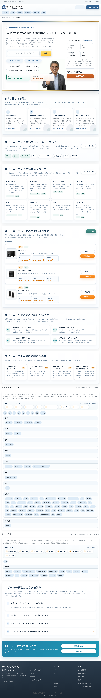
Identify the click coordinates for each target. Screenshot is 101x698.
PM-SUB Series (75, 551)
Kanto (25, 506)
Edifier (13, 503)
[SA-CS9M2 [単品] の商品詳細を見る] (11, 274)
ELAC (7, 503)
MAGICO (40, 506)
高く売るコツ (34, 676)
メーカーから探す (15, 60)
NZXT (71, 506)
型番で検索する (78, 646)
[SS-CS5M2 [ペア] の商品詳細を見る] (11, 253)
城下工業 (8, 525)
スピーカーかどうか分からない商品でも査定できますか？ (30, 631)
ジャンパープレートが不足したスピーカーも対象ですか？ (30, 623)
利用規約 (80, 680)
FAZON (69, 571)
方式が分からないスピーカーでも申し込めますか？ (28, 603)
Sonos (77, 510)
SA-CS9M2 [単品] (24, 270)
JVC (7, 506)
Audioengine (34, 499)
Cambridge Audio (73, 499)
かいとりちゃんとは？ (36, 670)
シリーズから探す (33, 60)
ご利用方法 (88, 1)
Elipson (30, 503)
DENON (88, 499)
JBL (34, 156)
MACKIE (32, 506)
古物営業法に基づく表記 (85, 683)
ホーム (3, 17)
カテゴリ (9, 17)
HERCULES (65, 503)
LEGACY (84, 571)
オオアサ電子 (18, 423)
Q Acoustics (39, 510)
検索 (45, 53)
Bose (41, 499)
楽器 (44, 12)
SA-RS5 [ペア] (23, 291)
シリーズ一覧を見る (88, 172)
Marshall (57, 506)
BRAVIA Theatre (37, 551)
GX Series (88, 551)
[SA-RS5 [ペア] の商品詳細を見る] (11, 294)
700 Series (24, 551)
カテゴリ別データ (6, 1)
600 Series (62, 551)
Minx (17, 575)
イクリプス (9, 423)
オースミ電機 (28, 423)
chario (36, 514)
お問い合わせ (22, 1)
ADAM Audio (9, 499)
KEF (12, 506)
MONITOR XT (11, 551)
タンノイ (8, 455)
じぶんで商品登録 (93, 7)
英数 (37, 413)
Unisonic (8, 514)
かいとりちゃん (10, 666)
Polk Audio (25, 156)
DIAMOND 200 (53, 571)
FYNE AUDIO (46, 503)
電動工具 (36, 12)
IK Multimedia (82, 503)
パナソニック (18, 466)
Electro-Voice (21, 503)
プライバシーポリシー (84, 686)
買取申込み (87, 256)
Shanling (69, 510)
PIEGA (93, 506)
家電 (13, 12)
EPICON (62, 571)
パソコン (5, 12)
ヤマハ (16, 156)
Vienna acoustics (17, 514)
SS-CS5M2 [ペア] (24, 250)
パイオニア (9, 466)
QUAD (47, 510)
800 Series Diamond (28, 571)
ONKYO (86, 506)
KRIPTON (18, 506)
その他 (43, 413)
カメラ (20, 12)
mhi (53, 514)
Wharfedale (28, 514)
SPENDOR (61, 510)
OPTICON (50, 551)
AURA (26, 499)
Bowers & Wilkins (44, 156)
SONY (8, 156)
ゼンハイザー (9, 444)
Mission (64, 506)
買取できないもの (83, 676)
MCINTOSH (49, 506)
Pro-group (31, 510)
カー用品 (27, 12)
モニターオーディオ (11, 477)
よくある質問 (95, 1)
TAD (82, 510)
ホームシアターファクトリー (41, 466)
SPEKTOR (44, 575)
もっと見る (91, 231)
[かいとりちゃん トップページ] (13, 7)
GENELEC (56, 503)
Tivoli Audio (90, 510)
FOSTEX (74, 156)
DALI (66, 156)
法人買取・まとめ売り (36, 680)
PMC (7, 510)
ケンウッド (17, 433)
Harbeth (73, 503)
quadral (59, 514)
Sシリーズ (10, 555)
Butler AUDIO (61, 499)
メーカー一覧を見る (88, 146)
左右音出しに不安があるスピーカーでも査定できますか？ (30, 615)
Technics (60, 575)
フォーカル (27, 466)
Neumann (78, 506)
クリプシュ (57, 156)
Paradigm (13, 510)
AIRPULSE (18, 499)
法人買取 (14, 1)
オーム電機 (38, 423)
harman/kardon (45, 514)
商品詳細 (87, 251)
